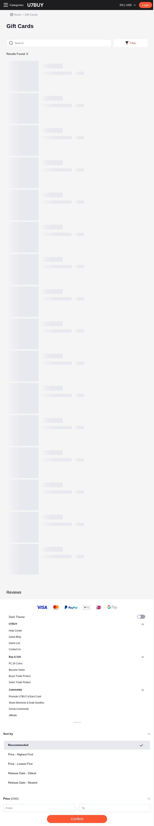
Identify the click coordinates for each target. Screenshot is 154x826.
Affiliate (13, 715)
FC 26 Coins (15, 663)
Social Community (19, 709)
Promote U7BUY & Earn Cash (25, 696)
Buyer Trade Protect (19, 676)
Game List (14, 643)
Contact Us (15, 649)
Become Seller (17, 670)
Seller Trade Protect (19, 682)
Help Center (15, 630)
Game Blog (15, 637)
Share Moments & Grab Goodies (26, 702)
